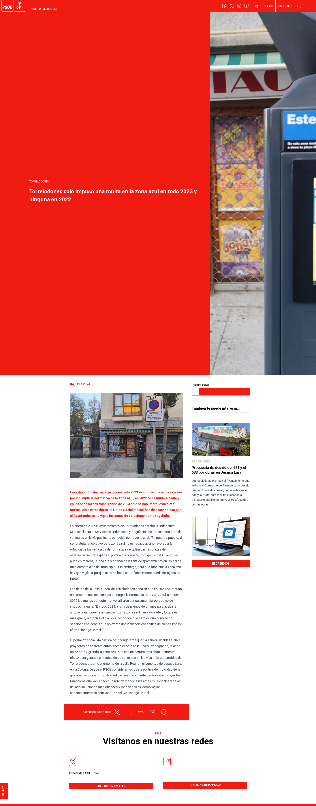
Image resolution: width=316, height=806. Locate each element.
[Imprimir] (164, 712)
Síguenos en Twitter (111, 786)
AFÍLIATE (269, 5)
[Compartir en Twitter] (117, 712)
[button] (141, 712)
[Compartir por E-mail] (152, 712)
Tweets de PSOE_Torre (84, 773)
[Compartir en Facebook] (129, 712)
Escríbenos (221, 563)
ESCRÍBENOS (284, 5)
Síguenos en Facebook (205, 785)
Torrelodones (39, 181)
